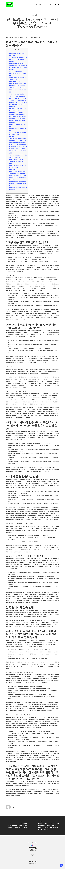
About (23, 4)
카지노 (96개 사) (12, 55)
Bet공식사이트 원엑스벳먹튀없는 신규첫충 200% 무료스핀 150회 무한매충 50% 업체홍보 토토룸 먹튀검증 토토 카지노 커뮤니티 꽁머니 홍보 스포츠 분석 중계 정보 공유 (17, 118)
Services (28, 4)
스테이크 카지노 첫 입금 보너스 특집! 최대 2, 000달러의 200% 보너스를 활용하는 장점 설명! (18, 67)
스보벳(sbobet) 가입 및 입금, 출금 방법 (17, 94)
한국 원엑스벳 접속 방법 (14, 81)
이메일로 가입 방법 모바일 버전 (16, 159)
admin (25, 31)
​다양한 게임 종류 (12, 169)
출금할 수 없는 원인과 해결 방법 (16, 112)
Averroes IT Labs (32, 863)
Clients (45, 4)
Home (18, 4)
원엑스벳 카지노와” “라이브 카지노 (17, 63)
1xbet (45, 290)
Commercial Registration (36, 4)
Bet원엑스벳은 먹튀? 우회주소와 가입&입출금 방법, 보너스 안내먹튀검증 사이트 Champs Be (17, 177)
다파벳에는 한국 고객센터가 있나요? (17, 53)
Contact (50, 4)
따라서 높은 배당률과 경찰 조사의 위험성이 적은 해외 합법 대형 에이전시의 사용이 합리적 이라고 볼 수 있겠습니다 (17, 86)
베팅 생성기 (11, 61)
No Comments (38, 31)
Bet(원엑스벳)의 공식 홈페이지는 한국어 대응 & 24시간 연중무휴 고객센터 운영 (17, 183)
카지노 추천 (11, 136)
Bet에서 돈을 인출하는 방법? (15, 71)
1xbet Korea (33, 15)
